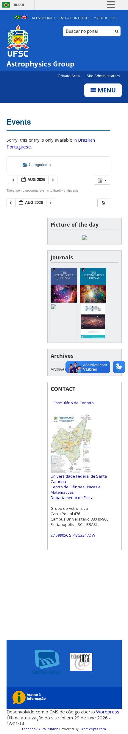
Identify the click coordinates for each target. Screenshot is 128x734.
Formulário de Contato (74, 402)
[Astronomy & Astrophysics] (93, 337)
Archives (59, 369)
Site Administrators (103, 75)
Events (19, 121)
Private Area (69, 75)
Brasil (19, 4)
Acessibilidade (44, 18)
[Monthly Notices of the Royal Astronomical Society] (64, 337)
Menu (106, 90)
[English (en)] (24, 18)
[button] (104, 203)
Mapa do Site (104, 18)
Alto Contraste (75, 18)
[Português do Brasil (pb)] (17, 18)
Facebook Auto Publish (40, 729)
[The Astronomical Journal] (93, 301)
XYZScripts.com (93, 729)
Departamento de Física (72, 497)
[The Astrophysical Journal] (64, 301)
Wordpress (107, 712)
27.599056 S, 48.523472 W (73, 535)
